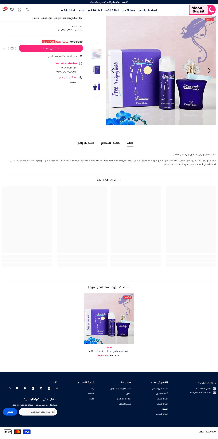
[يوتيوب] (17, 388)
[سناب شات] (25, 388)
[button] (112, 70)
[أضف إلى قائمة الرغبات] (12, 48)
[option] (161, 70)
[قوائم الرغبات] (12, 9)
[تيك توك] (33, 388)
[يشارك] (5, 48)
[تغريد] (10, 388)
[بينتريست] (41, 388)
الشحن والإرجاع (85, 142)
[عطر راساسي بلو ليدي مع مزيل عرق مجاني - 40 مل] (109, 318)
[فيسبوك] (57, 388)
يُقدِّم (10, 412)
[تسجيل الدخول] (19, 9)
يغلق (23, 2)
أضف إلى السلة (50, 48)
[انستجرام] (49, 388)
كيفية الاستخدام (110, 142)
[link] (191, 260)
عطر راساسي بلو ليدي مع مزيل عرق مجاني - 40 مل (109, 351)
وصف (130, 142)
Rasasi (75, 26)
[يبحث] (27, 10)
